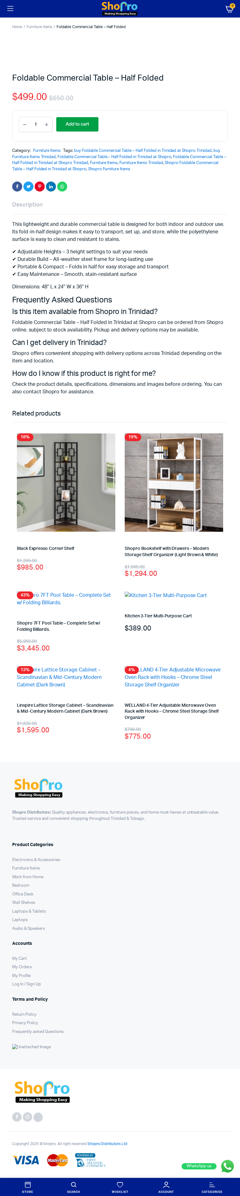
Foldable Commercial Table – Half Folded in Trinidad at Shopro (114, 157)
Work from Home (27, 877)
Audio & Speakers (28, 929)
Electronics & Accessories (36, 860)
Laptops (20, 920)
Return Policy (24, 1015)
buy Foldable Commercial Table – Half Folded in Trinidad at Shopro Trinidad (143, 151)
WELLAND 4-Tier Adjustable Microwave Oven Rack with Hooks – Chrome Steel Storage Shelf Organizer (172, 711)
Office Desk (22, 894)
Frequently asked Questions (38, 1032)
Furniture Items (39, 27)
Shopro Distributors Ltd (107, 1144)
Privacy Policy (25, 1023)
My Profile (21, 976)
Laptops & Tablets (29, 911)
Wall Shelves (23, 903)
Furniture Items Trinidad (141, 163)
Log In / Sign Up (26, 984)
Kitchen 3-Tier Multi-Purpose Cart (158, 616)
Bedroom (20, 886)
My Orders (22, 967)
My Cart (19, 959)
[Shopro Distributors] (120, 8)
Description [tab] (27, 205)
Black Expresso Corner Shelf (45, 548)
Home (17, 27)
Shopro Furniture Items (109, 169)
